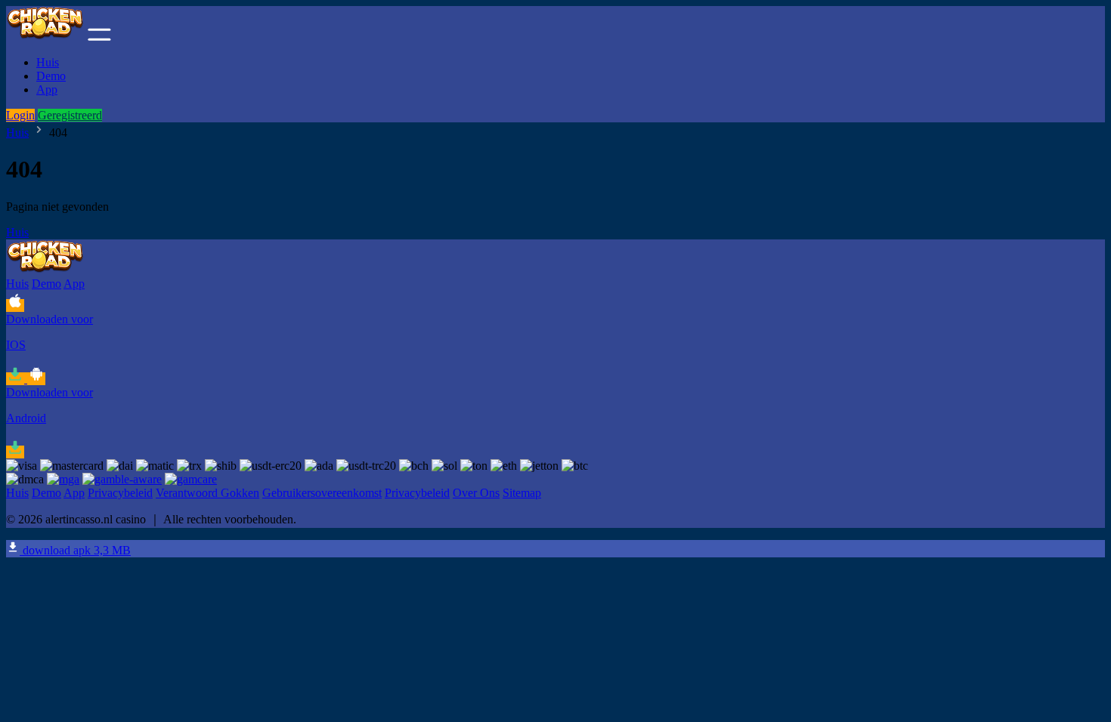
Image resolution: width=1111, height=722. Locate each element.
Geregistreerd (70, 115)
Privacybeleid (120, 492)
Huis (47, 62)
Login (20, 115)
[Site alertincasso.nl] (45, 36)
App (46, 89)
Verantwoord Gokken (207, 492)
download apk (75, 550)
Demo (51, 75)
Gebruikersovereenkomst (322, 492)
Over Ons (476, 492)
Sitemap (522, 492)
